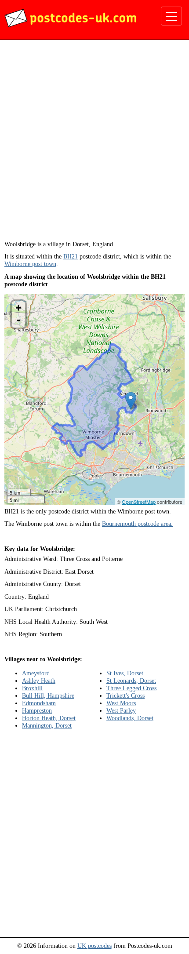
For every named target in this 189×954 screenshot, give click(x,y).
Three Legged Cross (131, 688)
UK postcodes (94, 945)
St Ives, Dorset (124, 673)
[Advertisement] (94, 143)
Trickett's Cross (125, 695)
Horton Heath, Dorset (49, 717)
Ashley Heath (38, 680)
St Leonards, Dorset (131, 680)
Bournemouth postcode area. (137, 523)
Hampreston (37, 710)
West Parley (121, 710)
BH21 (70, 256)
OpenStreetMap (139, 501)
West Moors (121, 702)
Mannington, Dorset (47, 725)
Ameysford (36, 673)
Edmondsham (39, 702)
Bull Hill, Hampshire (48, 695)
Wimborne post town (30, 263)
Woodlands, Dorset (129, 717)
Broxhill (32, 688)
